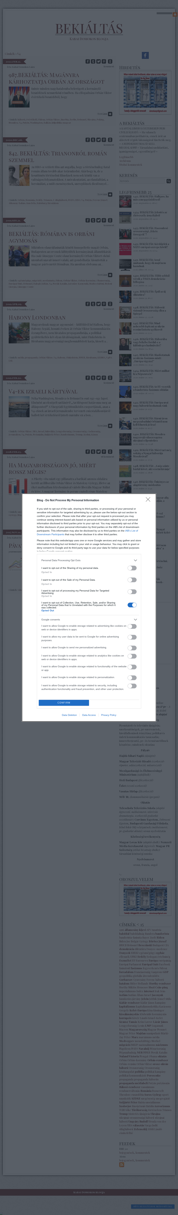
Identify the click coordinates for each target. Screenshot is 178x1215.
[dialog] (89, 607)
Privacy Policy (108, 715)
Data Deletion (69, 715)
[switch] (132, 568)
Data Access (89, 715)
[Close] (149, 500)
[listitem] (89, 560)
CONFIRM (64, 702)
